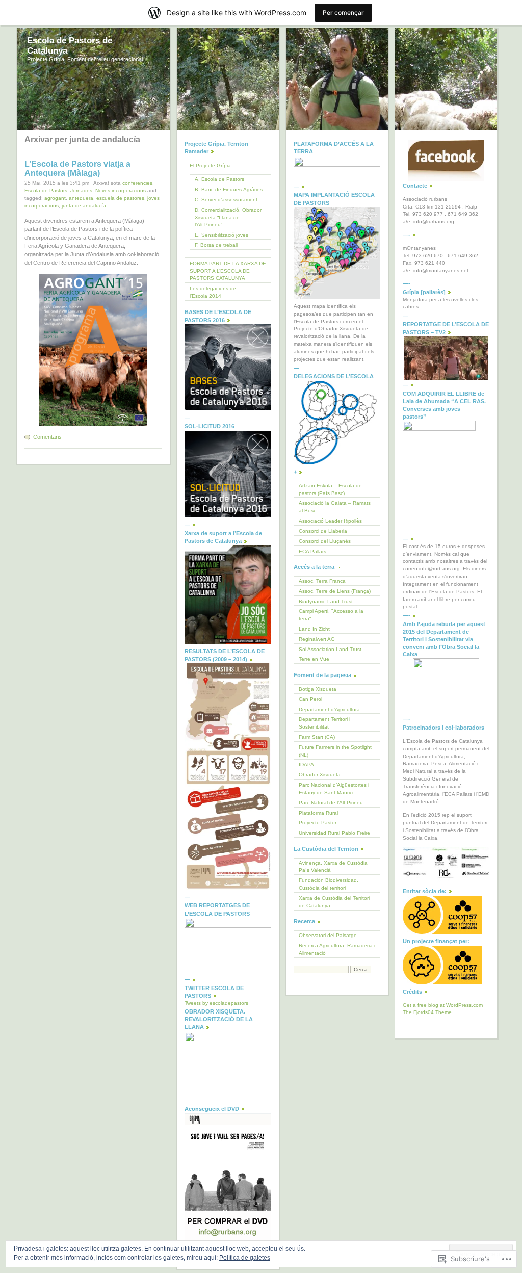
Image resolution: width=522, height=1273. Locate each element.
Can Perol (310, 699)
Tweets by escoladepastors (216, 1003)
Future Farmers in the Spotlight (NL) (335, 751)
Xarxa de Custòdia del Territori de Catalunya (334, 901)
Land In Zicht (314, 629)
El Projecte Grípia (210, 165)
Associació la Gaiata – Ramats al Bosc (335, 506)
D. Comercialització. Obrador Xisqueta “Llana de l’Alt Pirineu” (228, 217)
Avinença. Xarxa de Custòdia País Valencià (333, 866)
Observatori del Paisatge (328, 935)
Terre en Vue (314, 659)
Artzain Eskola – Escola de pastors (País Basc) (330, 489)
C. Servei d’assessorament (226, 199)
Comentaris (47, 437)
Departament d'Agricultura (329, 709)
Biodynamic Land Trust (326, 601)
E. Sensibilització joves (221, 235)
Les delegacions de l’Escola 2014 (213, 292)
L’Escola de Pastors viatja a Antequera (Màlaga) (77, 168)
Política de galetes (244, 1257)
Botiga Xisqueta (317, 689)
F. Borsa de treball (216, 245)
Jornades (81, 190)
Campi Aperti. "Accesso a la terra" (331, 614)
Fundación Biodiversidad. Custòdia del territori (328, 884)
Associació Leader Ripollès (330, 521)
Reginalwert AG (317, 639)
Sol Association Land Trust (330, 649)
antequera (81, 198)
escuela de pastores (120, 198)
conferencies (137, 183)
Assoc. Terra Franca (322, 581)
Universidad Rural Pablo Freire (334, 833)
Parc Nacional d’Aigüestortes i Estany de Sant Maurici (334, 788)
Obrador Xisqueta (320, 774)
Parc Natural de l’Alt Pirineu (331, 803)
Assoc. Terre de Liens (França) (335, 591)
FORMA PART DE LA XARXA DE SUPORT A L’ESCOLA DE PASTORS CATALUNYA (228, 271)
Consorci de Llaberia (323, 531)
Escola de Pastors (45, 190)
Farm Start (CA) (317, 737)
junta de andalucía (84, 206)
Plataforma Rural (318, 813)
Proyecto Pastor (317, 822)
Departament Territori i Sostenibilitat (324, 723)
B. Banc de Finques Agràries (229, 189)
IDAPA (306, 764)
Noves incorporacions (120, 190)
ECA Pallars (312, 551)
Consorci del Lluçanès (325, 541)
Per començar (343, 12)
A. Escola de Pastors (219, 179)
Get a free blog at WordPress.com (443, 1005)
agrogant (55, 198)
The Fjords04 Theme (427, 1012)
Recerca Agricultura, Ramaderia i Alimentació (337, 949)
